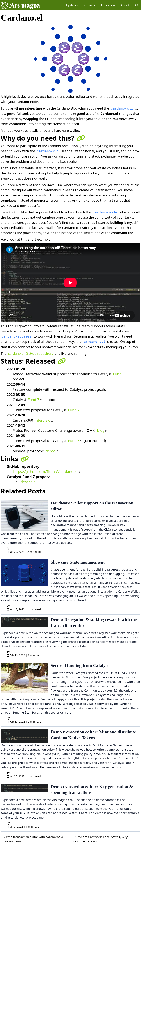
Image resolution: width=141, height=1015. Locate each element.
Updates (72, 5)
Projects (89, 5)
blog (101, 430)
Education (108, 5)
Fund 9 (118, 373)
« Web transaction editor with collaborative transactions (34, 839)
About (125, 5)
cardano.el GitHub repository (30, 353)
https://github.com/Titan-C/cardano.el (45, 471)
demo (50, 451)
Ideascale (27, 481)
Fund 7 (33, 399)
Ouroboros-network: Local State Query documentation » (100, 839)
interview (42, 420)
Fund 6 (73, 440)
